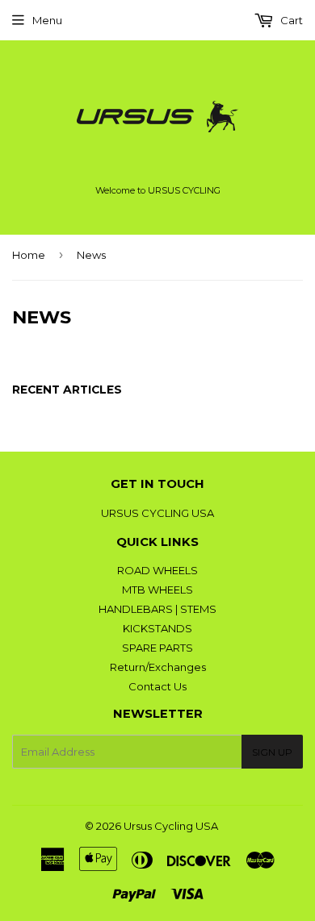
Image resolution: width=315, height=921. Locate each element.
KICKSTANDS (157, 628)
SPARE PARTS (157, 647)
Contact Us (157, 686)
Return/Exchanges (158, 667)
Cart (290, 20)
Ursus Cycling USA (171, 825)
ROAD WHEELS (157, 570)
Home (28, 254)
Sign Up (272, 752)
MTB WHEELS (157, 589)
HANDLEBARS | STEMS (157, 608)
